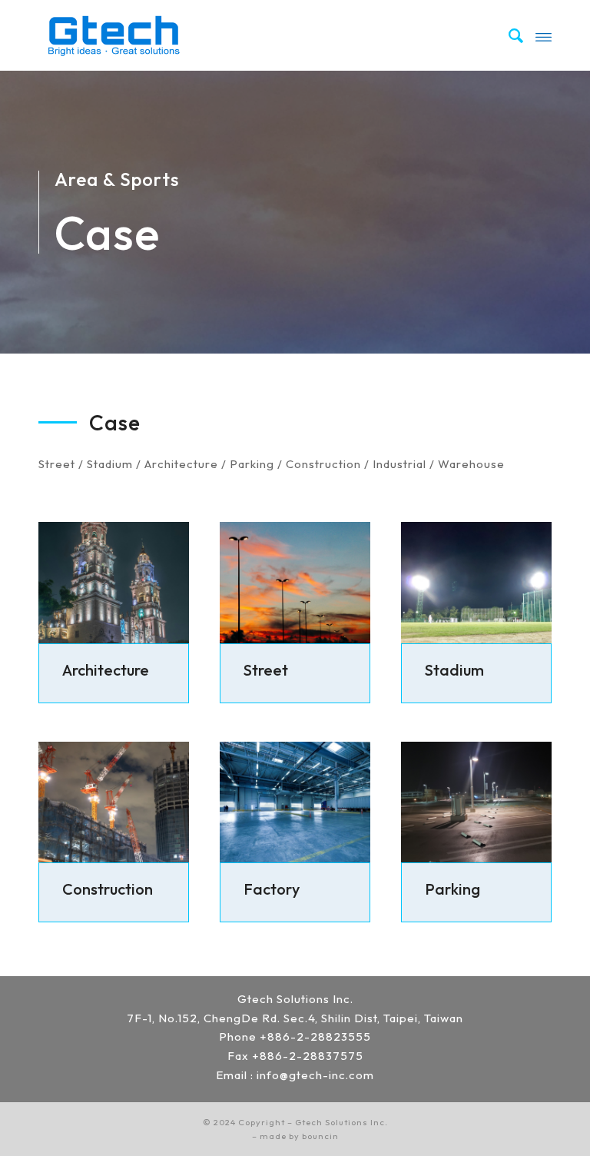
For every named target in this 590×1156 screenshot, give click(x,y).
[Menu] (543, 35)
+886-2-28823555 (315, 1036)
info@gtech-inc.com (315, 1075)
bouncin (320, 1136)
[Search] (509, 35)
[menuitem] (509, 35)
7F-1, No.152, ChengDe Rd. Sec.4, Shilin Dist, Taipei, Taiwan (295, 1018)
